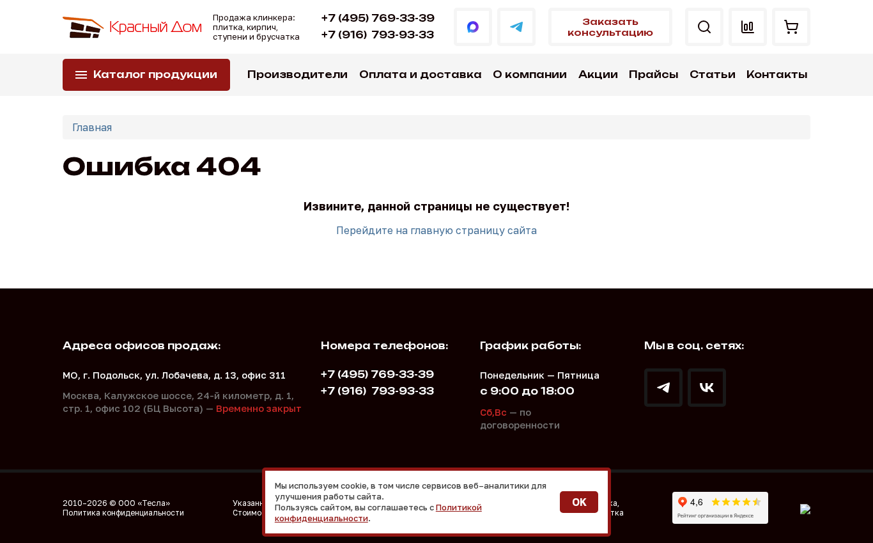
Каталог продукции (155, 74)
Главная (92, 127)
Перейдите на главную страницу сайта (436, 230)
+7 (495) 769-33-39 (378, 18)
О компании (530, 74)
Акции (598, 74)
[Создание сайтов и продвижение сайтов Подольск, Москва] (805, 508)
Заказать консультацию (610, 27)
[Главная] (133, 27)
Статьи (713, 74)
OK (579, 502)
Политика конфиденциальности (123, 512)
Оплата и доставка (420, 74)
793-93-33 (377, 35)
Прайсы (653, 74)
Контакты (776, 74)
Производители (297, 74)
